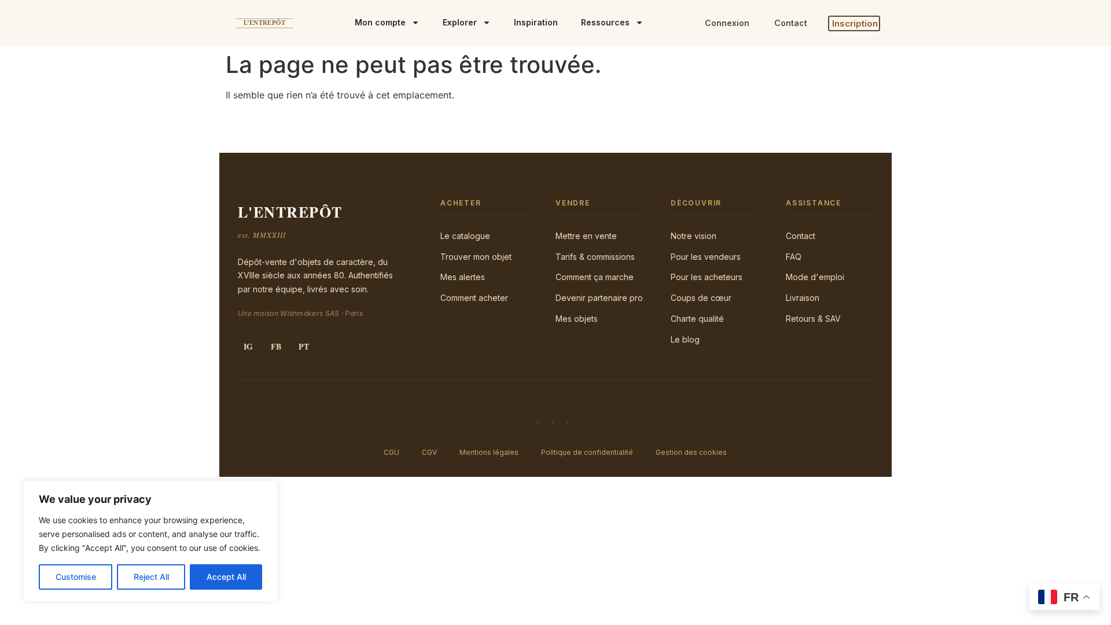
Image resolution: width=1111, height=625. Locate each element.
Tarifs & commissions (595, 257)
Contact (790, 23)
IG (248, 346)
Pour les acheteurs (706, 277)
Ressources (605, 22)
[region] (150, 541)
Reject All (151, 577)
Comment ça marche (595, 277)
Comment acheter (474, 298)
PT (304, 346)
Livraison (802, 298)
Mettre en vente (586, 236)
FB (276, 346)
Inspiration (536, 22)
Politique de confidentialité (587, 452)
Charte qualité (697, 318)
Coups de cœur (701, 298)
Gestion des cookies (691, 452)
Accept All (226, 577)
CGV (429, 452)
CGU (391, 452)
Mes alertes (462, 277)
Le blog (685, 339)
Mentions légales (488, 452)
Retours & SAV (813, 318)
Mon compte (380, 22)
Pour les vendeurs (706, 257)
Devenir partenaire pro (599, 298)
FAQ (793, 257)
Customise (76, 577)
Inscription (855, 23)
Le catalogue (465, 236)
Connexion (727, 23)
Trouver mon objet (476, 257)
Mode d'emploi (815, 277)
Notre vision (693, 236)
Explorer (460, 22)
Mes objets (577, 318)
